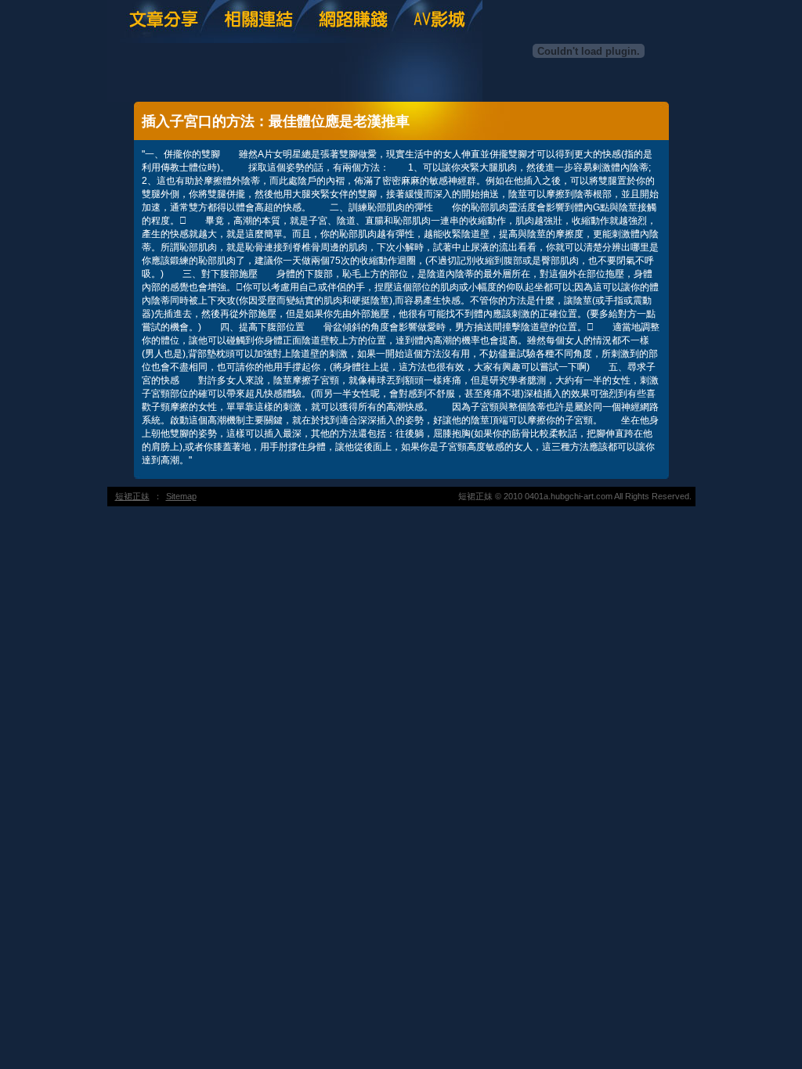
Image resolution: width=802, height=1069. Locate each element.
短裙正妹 (132, 496)
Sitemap (181, 496)
